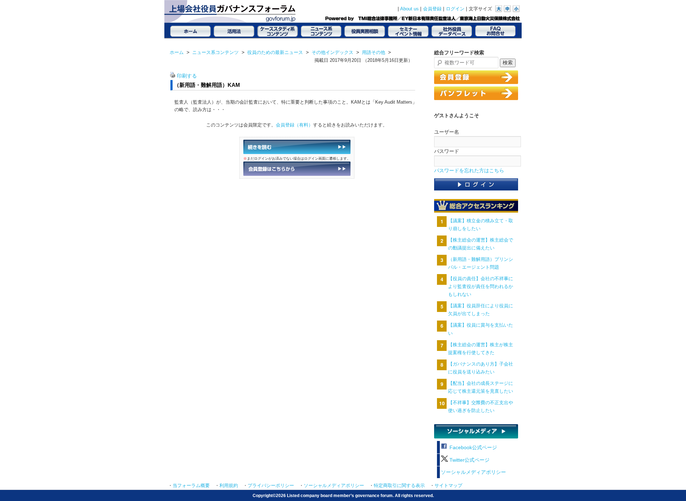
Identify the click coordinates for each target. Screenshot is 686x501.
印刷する (187, 76)
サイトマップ (448, 485)
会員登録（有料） (294, 125)
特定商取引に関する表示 (399, 485)
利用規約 (228, 485)
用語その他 (373, 52)
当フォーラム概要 (191, 485)
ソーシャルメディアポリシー (473, 472)
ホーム (177, 52)
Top (669, 484)
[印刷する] (172, 76)
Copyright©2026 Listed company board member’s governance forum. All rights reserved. (343, 495)
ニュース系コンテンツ (215, 52)
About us (409, 8)
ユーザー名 (446, 132)
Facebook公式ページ (472, 447)
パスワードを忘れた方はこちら (469, 170)
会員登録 (432, 8)
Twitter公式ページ (468, 460)
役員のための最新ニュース (275, 52)
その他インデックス (332, 52)
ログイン (455, 8)
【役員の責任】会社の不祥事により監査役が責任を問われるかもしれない (480, 286)
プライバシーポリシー (271, 485)
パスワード (446, 151)
